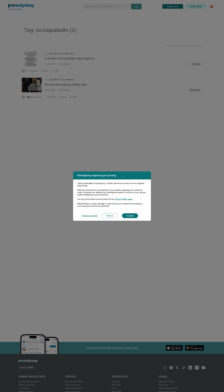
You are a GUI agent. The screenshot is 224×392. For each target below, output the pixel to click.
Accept (130, 215)
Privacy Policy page (123, 199)
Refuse (109, 215)
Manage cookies (90, 215)
